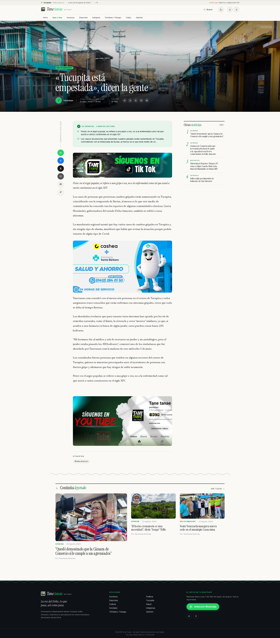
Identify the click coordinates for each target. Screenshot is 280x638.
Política (149, 596)
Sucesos (71, 17)
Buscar (210, 9)
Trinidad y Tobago (113, 17)
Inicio (45, 17)
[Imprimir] (147, 100)
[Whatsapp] (230, 9)
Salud (148, 604)
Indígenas (150, 608)
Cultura (112, 604)
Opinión (139, 17)
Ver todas (216, 489)
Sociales (113, 608)
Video (128, 17)
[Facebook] (236, 9)
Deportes (83, 17)
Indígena (96, 17)
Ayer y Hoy (57, 17)
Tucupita (150, 600)
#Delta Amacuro (81, 461)
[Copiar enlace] (60, 192)
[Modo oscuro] (221, 9)
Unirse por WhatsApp (205, 606)
